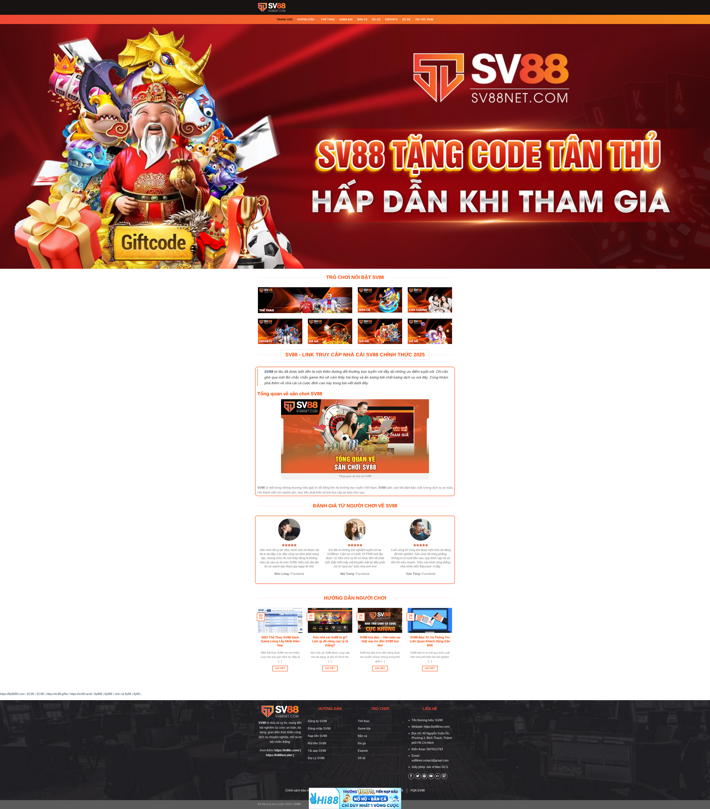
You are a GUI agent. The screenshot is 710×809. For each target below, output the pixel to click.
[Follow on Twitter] (418, 776)
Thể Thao (328, 19)
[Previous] (257, 644)
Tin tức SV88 (424, 19)
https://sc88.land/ (81, 694)
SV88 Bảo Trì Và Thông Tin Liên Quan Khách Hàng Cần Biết (430, 641)
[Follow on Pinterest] (424, 776)
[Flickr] (438, 776)
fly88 (136, 694)
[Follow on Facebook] (411, 776)
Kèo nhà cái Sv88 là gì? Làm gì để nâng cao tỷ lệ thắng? (330, 641)
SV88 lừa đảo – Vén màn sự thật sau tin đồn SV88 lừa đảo (380, 641)
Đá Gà (376, 19)
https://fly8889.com (12, 694)
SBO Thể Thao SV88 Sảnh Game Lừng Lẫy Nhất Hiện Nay (280, 641)
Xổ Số (406, 19)
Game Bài (346, 19)
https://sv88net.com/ (437, 726)
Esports (391, 19)
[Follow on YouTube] (431, 776)
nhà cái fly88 (123, 694)
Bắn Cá (362, 19)
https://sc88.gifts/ (57, 694)
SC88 (30, 694)
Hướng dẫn (305, 19)
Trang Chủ (285, 19)
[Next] (453, 644)
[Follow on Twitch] (444, 776)
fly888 (98, 694)
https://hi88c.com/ (286, 750)
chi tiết (280, 668)
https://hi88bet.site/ (279, 755)
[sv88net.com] (272, 7)
